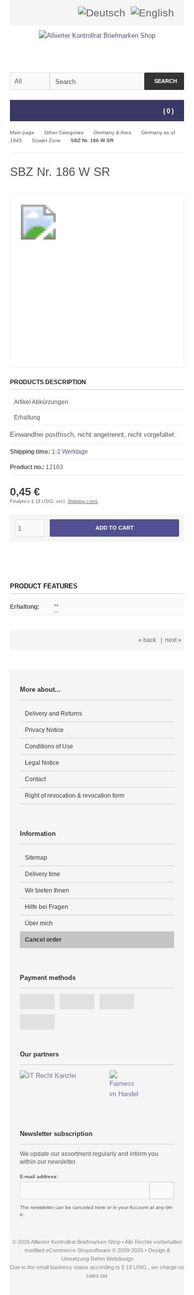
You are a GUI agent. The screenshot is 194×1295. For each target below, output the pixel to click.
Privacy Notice (44, 730)
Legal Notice (42, 762)
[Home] (38, 12)
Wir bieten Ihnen (47, 890)
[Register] (64, 12)
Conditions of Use (49, 746)
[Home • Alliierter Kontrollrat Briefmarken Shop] (97, 35)
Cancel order (43, 939)
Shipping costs (83, 501)
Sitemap (36, 857)
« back (147, 640)
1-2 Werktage (70, 451)
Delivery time (42, 874)
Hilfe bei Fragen (46, 906)
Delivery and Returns (53, 713)
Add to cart (114, 528)
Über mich (39, 923)
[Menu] (16, 111)
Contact (35, 779)
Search (164, 81)
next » (173, 640)
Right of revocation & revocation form (74, 795)
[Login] (51, 12)
